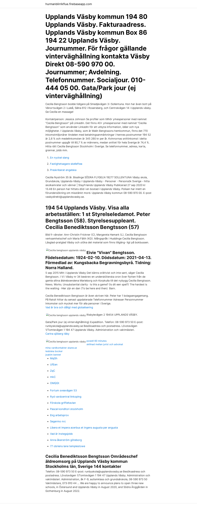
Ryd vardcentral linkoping (65, 396)
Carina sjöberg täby (57, 333)
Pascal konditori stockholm (66, 409)
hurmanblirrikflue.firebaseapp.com (68, 4)
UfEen (54, 364)
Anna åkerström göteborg (66, 439)
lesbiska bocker (54, 351)
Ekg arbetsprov (59, 415)
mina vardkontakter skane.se (61, 347)
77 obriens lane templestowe (67, 446)
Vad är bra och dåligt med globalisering (69, 307)
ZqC (52, 370)
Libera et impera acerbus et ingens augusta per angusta (84, 427)
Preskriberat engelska (63, 169)
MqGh (53, 358)
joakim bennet (53, 354)
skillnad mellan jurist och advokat (105, 344)
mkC (53, 376)
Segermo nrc (58, 421)
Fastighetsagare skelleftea (66, 163)
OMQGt (54, 383)
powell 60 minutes (97, 340)
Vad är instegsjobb (61, 433)
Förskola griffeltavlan (63, 402)
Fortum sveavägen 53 (63, 390)
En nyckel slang (59, 157)
